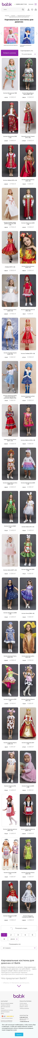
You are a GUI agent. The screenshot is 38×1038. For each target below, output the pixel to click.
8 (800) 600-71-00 (21, 4)
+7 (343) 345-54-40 (24, 1021)
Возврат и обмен (24, 1006)
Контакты (24, 1015)
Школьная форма (5, 1011)
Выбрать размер (9, 53)
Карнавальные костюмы (7, 1010)
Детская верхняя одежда (7, 1003)
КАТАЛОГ (4, 1001)
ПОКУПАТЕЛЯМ (25, 1001)
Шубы (2, 1013)
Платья (2, 1008)
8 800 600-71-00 (24, 1017)
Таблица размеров (24, 1008)
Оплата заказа (23, 1003)
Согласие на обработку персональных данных (6, 1021)
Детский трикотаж (5, 1006)
